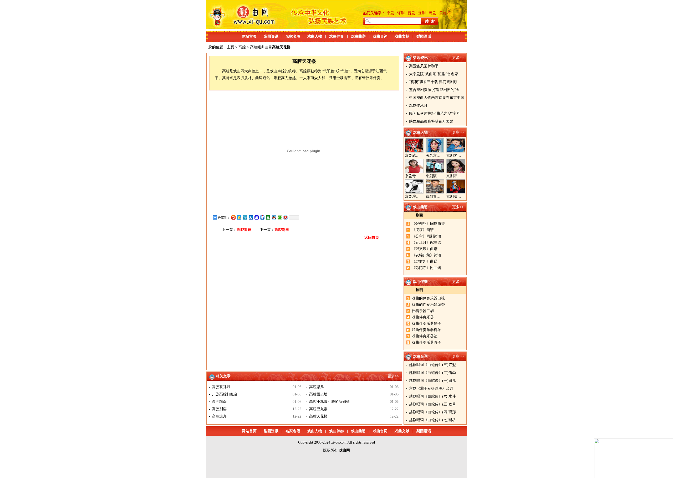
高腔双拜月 (221, 387)
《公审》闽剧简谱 (426, 236)
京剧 (390, 13)
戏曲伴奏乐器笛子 (426, 324)
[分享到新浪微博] (233, 217)
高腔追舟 (244, 230)
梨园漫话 (423, 36)
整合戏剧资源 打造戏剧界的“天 (434, 90)
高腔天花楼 (318, 416)
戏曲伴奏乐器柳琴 (426, 330)
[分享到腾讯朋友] (279, 217)
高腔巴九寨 (318, 409)
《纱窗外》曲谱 (424, 261)
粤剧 (432, 13)
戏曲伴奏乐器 (423, 317)
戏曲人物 (314, 36)
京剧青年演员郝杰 (440, 197)
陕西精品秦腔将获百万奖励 (431, 121)
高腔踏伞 (219, 402)
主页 (230, 47)
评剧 (401, 13)
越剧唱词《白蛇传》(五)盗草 (432, 404)
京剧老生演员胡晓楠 (463, 155)
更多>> (458, 58)
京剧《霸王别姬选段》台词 (431, 388)
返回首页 (371, 238)
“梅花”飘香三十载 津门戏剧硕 (433, 82)
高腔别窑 (281, 230)
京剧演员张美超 (459, 197)
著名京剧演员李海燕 (442, 155)
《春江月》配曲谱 (426, 243)
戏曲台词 (380, 36)
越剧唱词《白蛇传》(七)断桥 (432, 420)
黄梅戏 (444, 13)
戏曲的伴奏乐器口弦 (428, 298)
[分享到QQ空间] (239, 217)
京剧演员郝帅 (437, 176)
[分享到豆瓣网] (268, 217)
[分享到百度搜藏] (256, 217)
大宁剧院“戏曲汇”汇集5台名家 (433, 74)
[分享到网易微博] (285, 217)
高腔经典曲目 (261, 47)
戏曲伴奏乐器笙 (424, 336)
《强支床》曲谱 (424, 249)
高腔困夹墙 (318, 394)
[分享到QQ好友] (274, 217)
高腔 (242, 47)
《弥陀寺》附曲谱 (426, 268)
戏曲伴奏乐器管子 (426, 342)
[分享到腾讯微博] (245, 217)
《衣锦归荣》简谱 (426, 255)
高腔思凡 (316, 387)
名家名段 (292, 36)
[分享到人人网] (250, 217)
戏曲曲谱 (358, 36)
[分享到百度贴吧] (262, 217)
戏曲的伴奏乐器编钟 (428, 305)
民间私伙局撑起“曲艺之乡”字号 (434, 113)
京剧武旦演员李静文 (421, 155)
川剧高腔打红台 (225, 394)
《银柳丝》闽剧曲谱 (428, 224)
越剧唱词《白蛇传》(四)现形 (432, 412)
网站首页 (249, 36)
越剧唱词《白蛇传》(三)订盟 (432, 365)
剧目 (419, 215)
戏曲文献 (402, 36)
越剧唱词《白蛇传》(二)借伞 (432, 373)
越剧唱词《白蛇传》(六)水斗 (432, 396)
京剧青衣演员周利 (419, 176)
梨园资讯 (271, 36)
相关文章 (223, 376)
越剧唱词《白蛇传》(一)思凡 (432, 381)
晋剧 (411, 13)
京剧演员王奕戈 (459, 176)
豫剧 (422, 13)
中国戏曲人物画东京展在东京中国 (436, 98)
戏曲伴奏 (336, 36)
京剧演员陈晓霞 (418, 197)
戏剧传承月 (418, 106)
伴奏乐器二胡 (423, 311)
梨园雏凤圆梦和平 (424, 66)
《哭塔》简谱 (423, 230)
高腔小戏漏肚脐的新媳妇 (329, 402)
